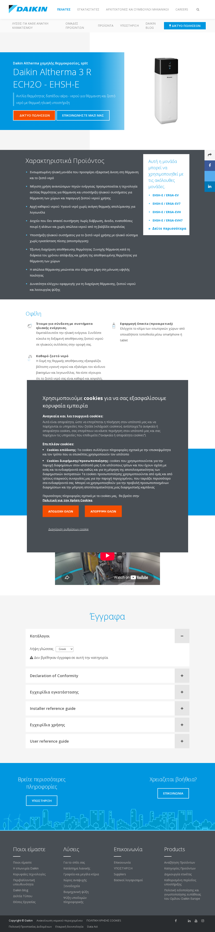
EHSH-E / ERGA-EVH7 (167, 220)
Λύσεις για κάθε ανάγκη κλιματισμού (30, 25)
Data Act (92, 926)
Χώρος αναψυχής (75, 880)
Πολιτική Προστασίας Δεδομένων (30, 926)
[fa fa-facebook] (176, 921)
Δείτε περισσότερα (169, 228)
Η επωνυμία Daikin (26, 868)
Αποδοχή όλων (60, 511)
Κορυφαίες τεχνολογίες (29, 874)
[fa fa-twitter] (182, 921)
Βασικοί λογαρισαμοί (128, 880)
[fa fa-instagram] (202, 921)
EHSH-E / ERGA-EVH (167, 212)
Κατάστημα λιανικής (76, 868)
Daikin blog (151, 25)
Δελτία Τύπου (22, 896)
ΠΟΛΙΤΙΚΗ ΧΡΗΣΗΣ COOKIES (104, 920)
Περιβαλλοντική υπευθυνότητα (24, 882)
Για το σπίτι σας (74, 862)
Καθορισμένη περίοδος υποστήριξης (180, 882)
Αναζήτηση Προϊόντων (179, 862)
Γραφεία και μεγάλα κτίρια (81, 874)
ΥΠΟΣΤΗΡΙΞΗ (129, 26)
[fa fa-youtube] (196, 921)
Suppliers (120, 874)
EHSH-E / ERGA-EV (166, 195)
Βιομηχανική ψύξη (76, 892)
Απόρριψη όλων (103, 511)
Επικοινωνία (122, 862)
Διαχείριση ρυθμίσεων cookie (68, 529)
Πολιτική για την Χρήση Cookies (67, 500)
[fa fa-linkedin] (189, 921)
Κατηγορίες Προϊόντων (180, 868)
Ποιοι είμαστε (22, 862)
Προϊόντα (105, 26)
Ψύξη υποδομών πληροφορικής (75, 900)
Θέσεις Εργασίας (24, 902)
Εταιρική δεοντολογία (69, 926)
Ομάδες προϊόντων (75, 25)
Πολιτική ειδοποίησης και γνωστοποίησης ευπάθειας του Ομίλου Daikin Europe (182, 894)
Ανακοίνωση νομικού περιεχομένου (60, 920)
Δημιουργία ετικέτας (178, 874)
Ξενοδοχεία (71, 886)
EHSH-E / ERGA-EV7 (166, 204)
